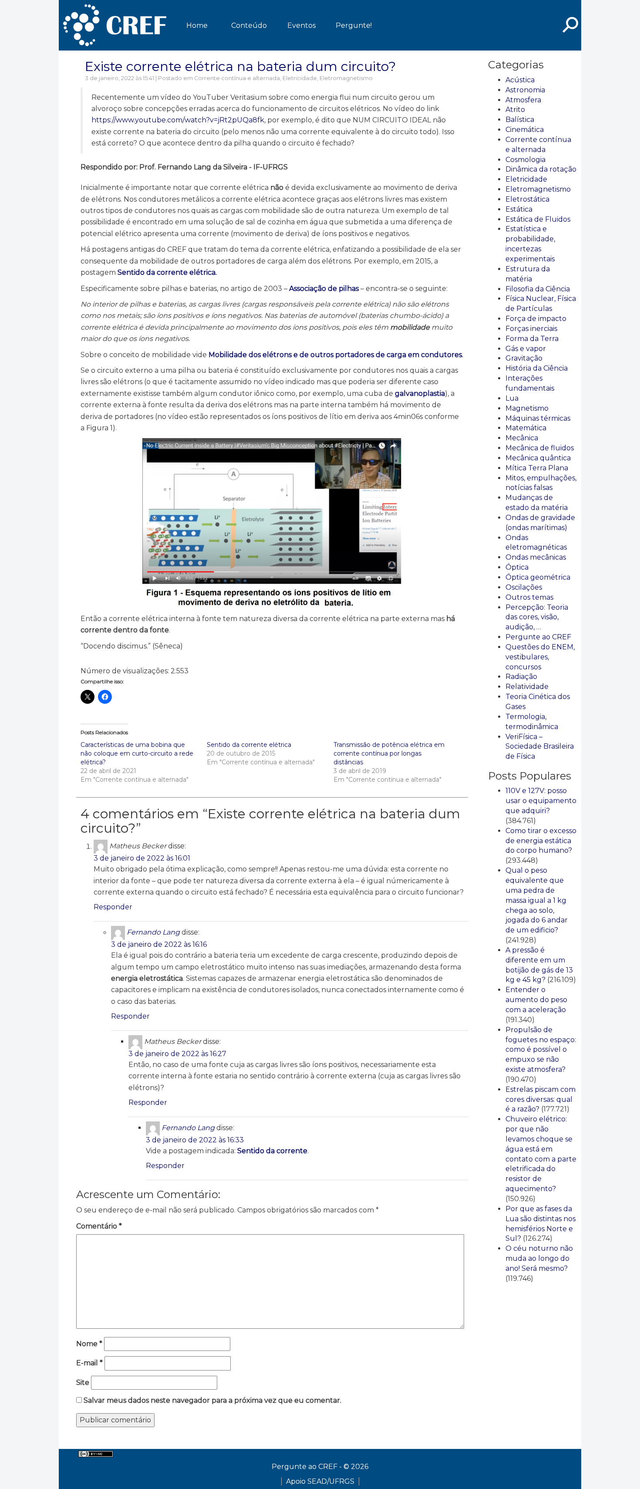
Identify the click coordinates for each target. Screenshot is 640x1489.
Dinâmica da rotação (540, 169)
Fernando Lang (153, 933)
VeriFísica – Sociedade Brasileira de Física (539, 747)
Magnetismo (527, 408)
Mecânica (521, 438)
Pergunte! (354, 25)
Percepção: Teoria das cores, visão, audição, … (536, 617)
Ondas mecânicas (535, 557)
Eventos (301, 25)
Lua (512, 398)
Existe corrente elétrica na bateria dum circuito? (240, 66)
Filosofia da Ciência (537, 289)
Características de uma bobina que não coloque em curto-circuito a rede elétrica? (137, 753)
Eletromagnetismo (346, 78)
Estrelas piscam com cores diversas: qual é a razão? (540, 1099)
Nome (89, 1344)
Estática (518, 209)
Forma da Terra (532, 338)
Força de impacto (535, 318)
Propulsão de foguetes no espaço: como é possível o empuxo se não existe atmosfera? (540, 1050)
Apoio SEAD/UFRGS (320, 1481)
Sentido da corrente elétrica (249, 745)
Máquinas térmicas (537, 418)
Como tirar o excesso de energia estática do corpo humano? (540, 841)
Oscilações (523, 587)
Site (82, 1382)
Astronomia (525, 90)
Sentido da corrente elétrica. (167, 272)
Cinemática (524, 129)
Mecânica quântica (538, 458)
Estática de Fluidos (537, 219)
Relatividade (527, 686)
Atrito (515, 109)
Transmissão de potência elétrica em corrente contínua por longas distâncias (389, 753)
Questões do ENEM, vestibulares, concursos (540, 657)
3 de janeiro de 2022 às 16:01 (142, 858)
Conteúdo (249, 25)
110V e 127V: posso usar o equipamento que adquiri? (540, 801)
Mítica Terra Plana (536, 468)
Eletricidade (300, 78)
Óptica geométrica (537, 577)
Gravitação (523, 358)
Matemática (525, 428)
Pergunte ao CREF (538, 637)
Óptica (517, 567)
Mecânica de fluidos (539, 448)
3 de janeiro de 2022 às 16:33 (195, 1140)
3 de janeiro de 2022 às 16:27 (177, 1054)
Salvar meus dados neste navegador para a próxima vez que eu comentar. (212, 1400)
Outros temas (529, 597)
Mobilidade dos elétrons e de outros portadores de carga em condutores (335, 355)
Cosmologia (525, 159)
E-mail (89, 1363)
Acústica (520, 80)
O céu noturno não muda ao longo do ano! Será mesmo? (539, 1258)
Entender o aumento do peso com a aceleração (536, 1000)
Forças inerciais (531, 328)
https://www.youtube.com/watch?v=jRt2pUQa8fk (177, 120)
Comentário (99, 1226)
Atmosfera (523, 100)
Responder (113, 907)
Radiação (521, 676)
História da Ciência (536, 368)
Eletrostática (527, 199)
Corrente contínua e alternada (237, 78)
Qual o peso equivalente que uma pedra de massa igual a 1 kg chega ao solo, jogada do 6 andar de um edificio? (536, 900)
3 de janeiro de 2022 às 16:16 (159, 944)
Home (197, 25)
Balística (519, 119)
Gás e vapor (525, 348)
